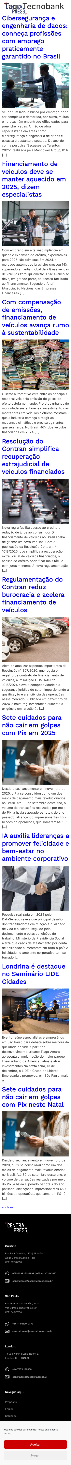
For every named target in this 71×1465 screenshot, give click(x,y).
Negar (35, 1455)
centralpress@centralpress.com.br (32, 1281)
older (7, 1207)
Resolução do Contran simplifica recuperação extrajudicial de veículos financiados (33, 456)
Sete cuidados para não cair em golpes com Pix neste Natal (33, 1096)
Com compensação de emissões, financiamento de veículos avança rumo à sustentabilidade (35, 317)
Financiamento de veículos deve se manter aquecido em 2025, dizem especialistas (34, 179)
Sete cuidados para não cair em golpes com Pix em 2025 (31, 725)
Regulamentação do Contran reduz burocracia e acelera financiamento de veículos (33, 595)
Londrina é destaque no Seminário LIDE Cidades (33, 974)
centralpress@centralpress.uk (29, 1376)
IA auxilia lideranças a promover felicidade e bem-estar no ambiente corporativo (35, 847)
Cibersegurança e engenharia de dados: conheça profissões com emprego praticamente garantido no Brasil (35, 37)
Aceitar (35, 1444)
